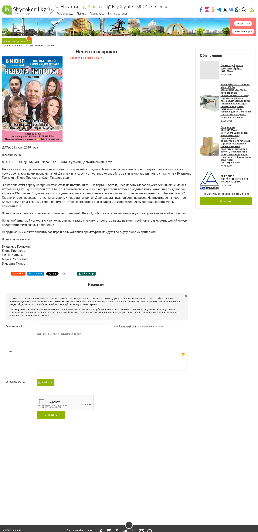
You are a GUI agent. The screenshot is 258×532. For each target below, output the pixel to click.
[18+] (24, 10)
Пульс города (64, 13)
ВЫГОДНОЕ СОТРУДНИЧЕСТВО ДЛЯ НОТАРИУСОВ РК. (235, 179)
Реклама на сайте (11, 530)
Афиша (95, 6)
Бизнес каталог (117, 13)
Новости (69, 6)
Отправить (51, 414)
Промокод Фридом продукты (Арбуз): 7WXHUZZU (232, 68)
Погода (81, 13)
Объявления (155, 6)
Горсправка (97, 13)
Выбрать (46, 382)
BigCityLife (122, 6)
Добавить (226, 201)
